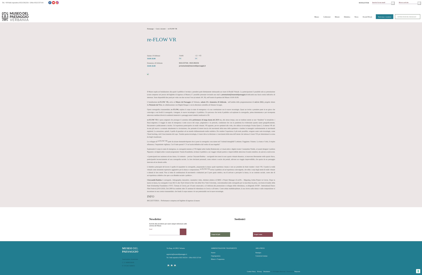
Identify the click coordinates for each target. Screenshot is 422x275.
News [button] (356, 17)
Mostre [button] (337, 17)
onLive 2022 (259, 102)
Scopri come (258, 234)
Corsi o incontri (161, 29)
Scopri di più (215, 234)
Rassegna (258, 252)
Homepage (150, 29)
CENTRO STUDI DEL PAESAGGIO (406, 17)
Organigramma (215, 256)
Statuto (213, 252)
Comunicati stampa (261, 256)
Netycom (297, 271)
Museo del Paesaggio (183, 102)
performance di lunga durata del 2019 (206, 120)
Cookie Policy (251, 271)
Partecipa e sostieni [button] (384, 17)
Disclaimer (266, 271)
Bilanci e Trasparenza (217, 259)
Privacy (259, 271)
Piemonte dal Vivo (155, 105)
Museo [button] (316, 17)
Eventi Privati (367, 17)
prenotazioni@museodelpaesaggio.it (234, 95)
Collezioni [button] (326, 17)
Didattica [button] (347, 17)
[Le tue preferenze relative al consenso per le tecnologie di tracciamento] (418, 271)
